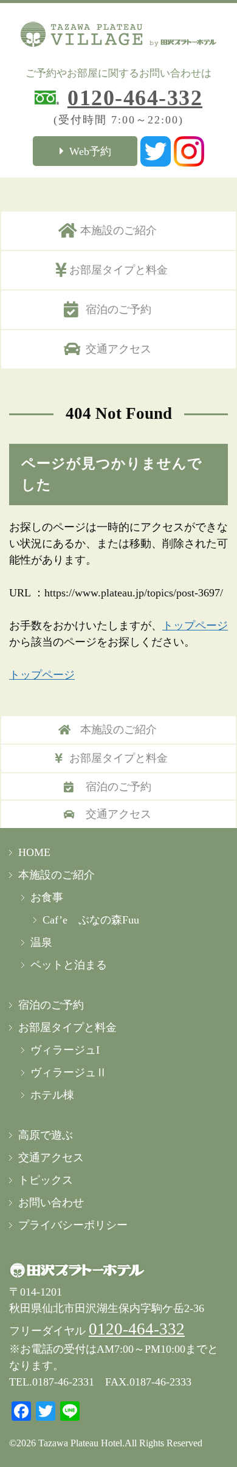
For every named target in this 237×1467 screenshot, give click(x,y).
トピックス (45, 1180)
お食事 (46, 897)
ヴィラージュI (65, 1050)
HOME (34, 852)
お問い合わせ (51, 1202)
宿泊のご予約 (118, 309)
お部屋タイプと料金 (118, 270)
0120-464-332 (134, 98)
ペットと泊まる (68, 965)
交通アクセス (118, 349)
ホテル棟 (52, 1095)
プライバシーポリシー (73, 1225)
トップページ (195, 626)
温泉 (41, 942)
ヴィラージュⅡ (68, 1072)
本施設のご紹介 (118, 230)
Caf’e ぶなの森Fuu (91, 920)
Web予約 (90, 151)
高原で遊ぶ (45, 1135)
